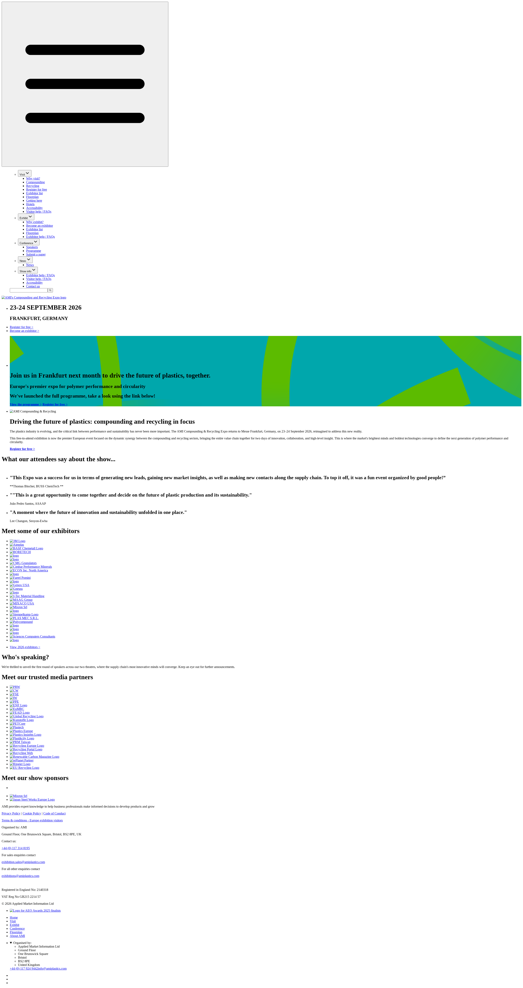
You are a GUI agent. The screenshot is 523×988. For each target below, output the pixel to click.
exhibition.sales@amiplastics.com (23, 862)
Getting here (34, 200)
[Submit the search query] (50, 290)
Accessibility (34, 208)
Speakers (32, 247)
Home (14, 917)
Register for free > (21, 327)
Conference (26, 243)
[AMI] (34, 297)
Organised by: (22, 943)
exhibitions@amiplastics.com (20, 876)
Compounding (35, 182)
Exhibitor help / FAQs (40, 236)
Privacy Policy (11, 813)
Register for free (36, 189)
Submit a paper (36, 254)
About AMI (17, 936)
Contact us (33, 286)
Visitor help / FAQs (38, 211)
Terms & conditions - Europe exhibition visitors (32, 820)
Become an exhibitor (39, 225)
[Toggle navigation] (85, 84)
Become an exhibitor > (24, 330)
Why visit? (33, 178)
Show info (25, 271)
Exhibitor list (34, 193)
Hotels (30, 204)
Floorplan (32, 197)
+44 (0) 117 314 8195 (16, 848)
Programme (33, 250)
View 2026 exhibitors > (25, 647)
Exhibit (24, 218)
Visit (22, 174)
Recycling (32, 186)
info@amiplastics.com (52, 968)
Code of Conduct (54, 813)
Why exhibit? (35, 222)
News (23, 260)
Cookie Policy (32, 813)
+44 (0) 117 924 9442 (24, 968)
